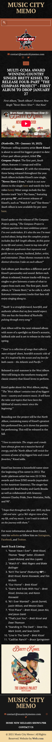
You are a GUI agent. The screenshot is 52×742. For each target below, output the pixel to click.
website (15, 535)
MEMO (26, 706)
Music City (26, 5)
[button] (4, 23)
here (25, 185)
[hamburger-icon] (26, 63)
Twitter (22, 539)
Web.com (38, 738)
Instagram (44, 535)
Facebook (6, 539)
